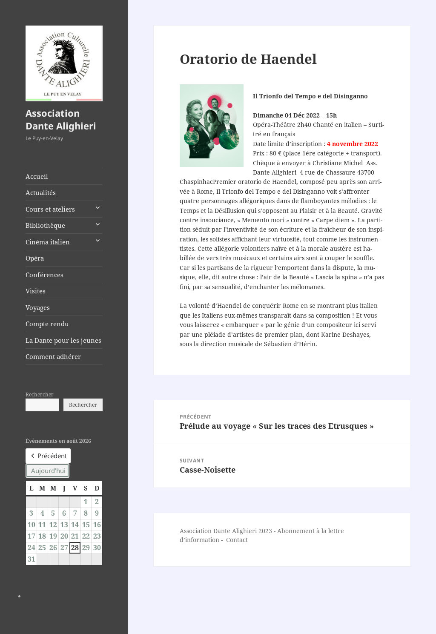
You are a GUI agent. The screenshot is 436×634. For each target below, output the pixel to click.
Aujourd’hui (48, 470)
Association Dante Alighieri (61, 119)
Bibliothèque (45, 225)
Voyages (38, 307)
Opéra (35, 258)
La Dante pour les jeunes (63, 340)
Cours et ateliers (50, 209)
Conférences (44, 274)
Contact (237, 540)
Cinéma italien (48, 242)
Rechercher (40, 394)
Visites (36, 291)
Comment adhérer (53, 356)
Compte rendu (47, 323)
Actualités (41, 192)
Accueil (37, 176)
